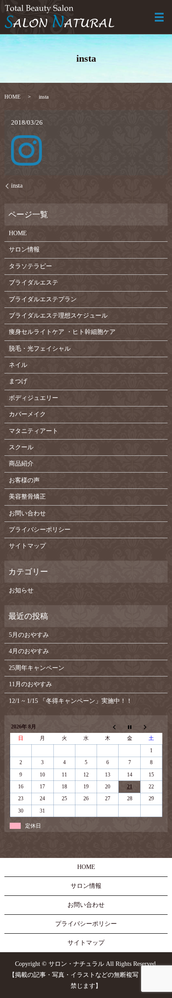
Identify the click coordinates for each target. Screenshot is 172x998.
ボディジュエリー (33, 398)
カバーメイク (27, 414)
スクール (21, 447)
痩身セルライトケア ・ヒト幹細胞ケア (62, 332)
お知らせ (21, 590)
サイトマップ (27, 546)
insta (16, 185)
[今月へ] (129, 726)
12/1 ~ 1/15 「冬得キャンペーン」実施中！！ (70, 701)
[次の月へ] (151, 726)
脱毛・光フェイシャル (40, 348)
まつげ (18, 381)
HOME (12, 97)
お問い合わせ (27, 513)
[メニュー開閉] (159, 17)
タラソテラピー (30, 266)
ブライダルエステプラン (43, 299)
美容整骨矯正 (27, 496)
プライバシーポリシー (40, 529)
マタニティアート (33, 431)
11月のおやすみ (30, 684)
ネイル (18, 365)
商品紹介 (21, 463)
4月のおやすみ (29, 651)
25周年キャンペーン (36, 668)
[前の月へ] (108, 726)
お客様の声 (24, 480)
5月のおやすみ (29, 635)
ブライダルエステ (33, 282)
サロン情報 (24, 249)
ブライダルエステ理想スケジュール (58, 315)
